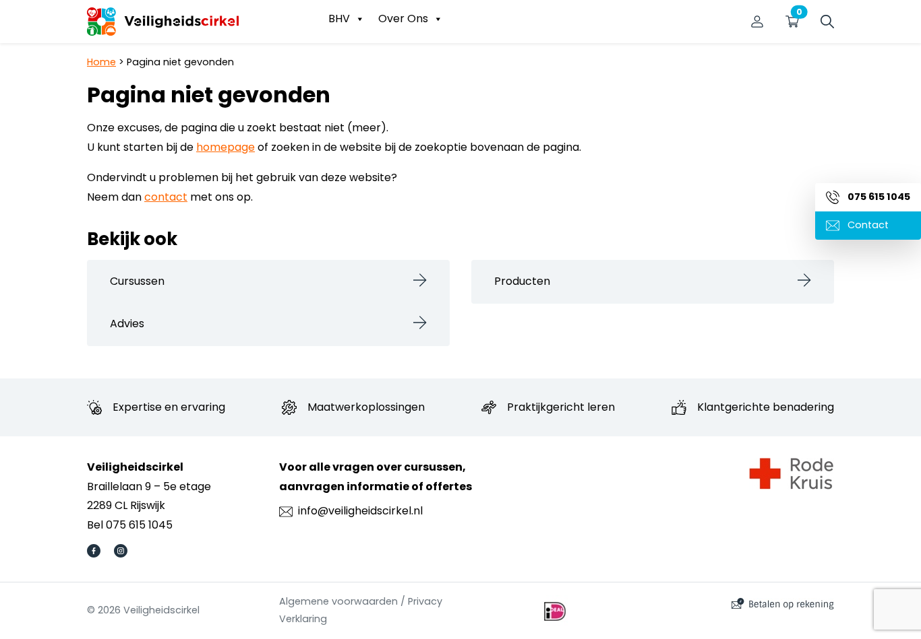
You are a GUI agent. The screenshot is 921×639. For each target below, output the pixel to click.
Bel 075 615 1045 (130, 525)
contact (165, 197)
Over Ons (403, 18)
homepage (225, 147)
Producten (522, 281)
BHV (339, 18)
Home (101, 62)
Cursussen (137, 281)
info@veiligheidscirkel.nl (360, 510)
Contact (867, 225)
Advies (127, 323)
